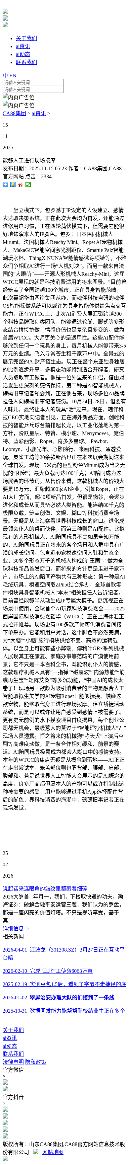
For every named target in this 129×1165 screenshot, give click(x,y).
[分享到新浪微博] (20, 184)
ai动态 (10, 1046)
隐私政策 (35, 1062)
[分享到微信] (28, 184)
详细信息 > (16, 928)
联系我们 (13, 1054)
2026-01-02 (58, 997)
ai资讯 (39, 113)
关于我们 (13, 1030)
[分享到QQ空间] (13, 184)
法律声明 (13, 1062)
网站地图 (53, 1152)
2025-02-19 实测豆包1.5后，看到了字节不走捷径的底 (64, 984)
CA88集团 (14, 113)
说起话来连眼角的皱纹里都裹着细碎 (45, 889)
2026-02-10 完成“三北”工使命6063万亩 (48, 971)
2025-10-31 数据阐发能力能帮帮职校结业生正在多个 (64, 1011)
